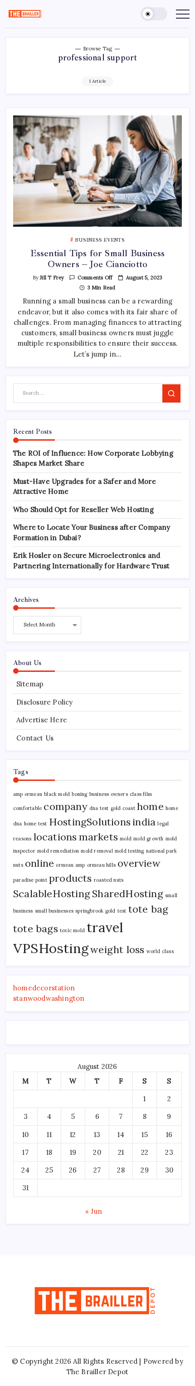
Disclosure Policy (44, 702)
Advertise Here (41, 719)
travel (105, 927)
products (70, 878)
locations (55, 836)
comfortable (27, 808)
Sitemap (30, 684)
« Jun (93, 1211)
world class (160, 951)
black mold (57, 794)
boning (79, 794)
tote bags (35, 928)
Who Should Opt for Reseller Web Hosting (83, 509)
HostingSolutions (90, 821)
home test (35, 823)
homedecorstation (44, 988)
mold (126, 838)
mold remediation (58, 851)
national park (161, 851)
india (144, 821)
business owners (108, 794)
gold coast (123, 808)
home (150, 806)
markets (98, 836)
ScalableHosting (51, 893)
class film (141, 794)
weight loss (117, 949)
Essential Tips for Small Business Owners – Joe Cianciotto (97, 259)
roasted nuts (108, 880)
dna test (99, 808)
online (39, 863)
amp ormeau (27, 794)
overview (139, 863)
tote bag (148, 909)
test (122, 911)
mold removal (96, 851)
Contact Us (35, 738)
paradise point (30, 880)
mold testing (129, 851)
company (65, 806)
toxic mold (72, 930)
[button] (154, 13)
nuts (18, 865)
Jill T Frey (52, 277)
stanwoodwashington (49, 998)
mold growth (148, 838)
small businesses (54, 911)
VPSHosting (50, 948)
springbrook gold (95, 911)
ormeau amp (70, 865)
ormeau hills (101, 865)
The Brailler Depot (98, 1371)
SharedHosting (127, 893)
